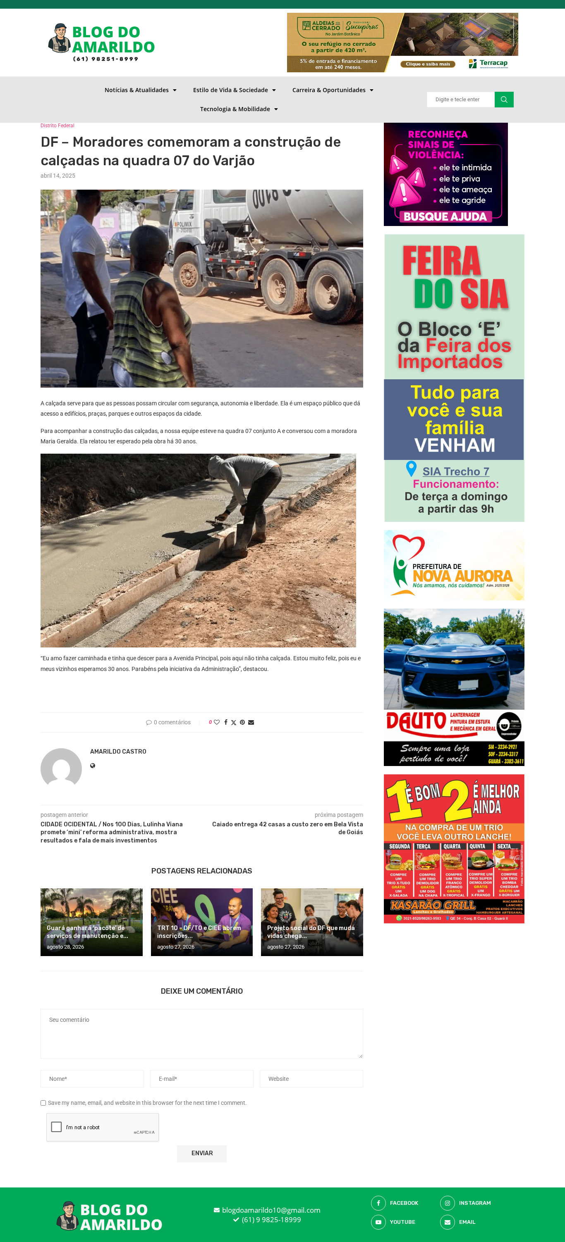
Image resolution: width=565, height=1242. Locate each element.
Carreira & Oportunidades (329, 90)
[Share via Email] (251, 722)
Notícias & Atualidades (137, 90)
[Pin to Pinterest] (242, 722)
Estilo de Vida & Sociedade (230, 90)
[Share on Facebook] (225, 722)
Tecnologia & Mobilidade (235, 109)
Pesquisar (504, 99)
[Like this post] (217, 722)
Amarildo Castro (118, 751)
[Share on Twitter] (234, 722)
